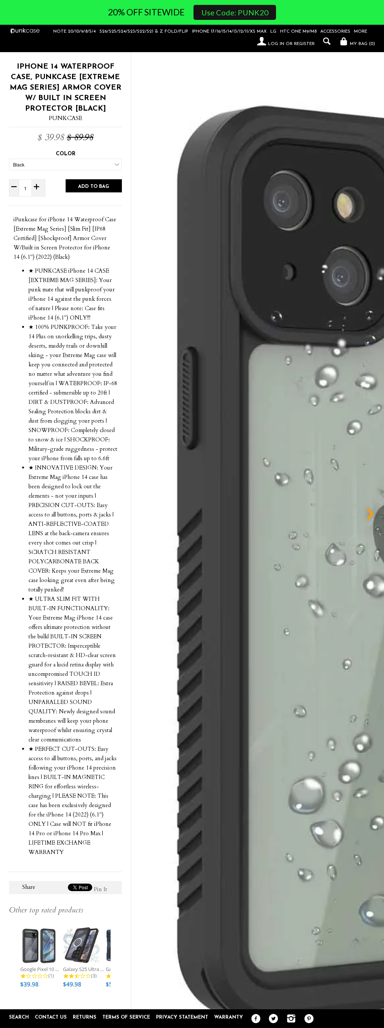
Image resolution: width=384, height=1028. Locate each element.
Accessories (335, 31)
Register (304, 44)
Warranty (228, 1017)
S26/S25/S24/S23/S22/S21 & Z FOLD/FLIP (143, 31)
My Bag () (361, 44)
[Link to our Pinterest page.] (307, 1019)
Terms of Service (126, 1017)
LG (273, 31)
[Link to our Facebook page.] (254, 1019)
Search (19, 1017)
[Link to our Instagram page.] (289, 1019)
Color (65, 154)
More (360, 31)
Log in (276, 44)
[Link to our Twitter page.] (271, 1019)
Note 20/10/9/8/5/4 (74, 31)
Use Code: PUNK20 (234, 12)
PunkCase (65, 118)
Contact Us (51, 1017)
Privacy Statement (182, 1017)
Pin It (100, 889)
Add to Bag (93, 186)
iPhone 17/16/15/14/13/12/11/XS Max (229, 31)
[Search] (325, 41)
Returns (84, 1017)
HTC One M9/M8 (298, 31)
